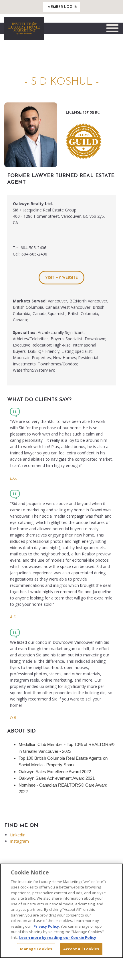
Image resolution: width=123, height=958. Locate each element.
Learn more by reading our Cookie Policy (57, 937)
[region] (61, 910)
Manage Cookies (36, 948)
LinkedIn (17, 835)
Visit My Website (61, 278)
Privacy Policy (46, 926)
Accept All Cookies (81, 948)
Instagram (19, 841)
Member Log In (62, 7)
